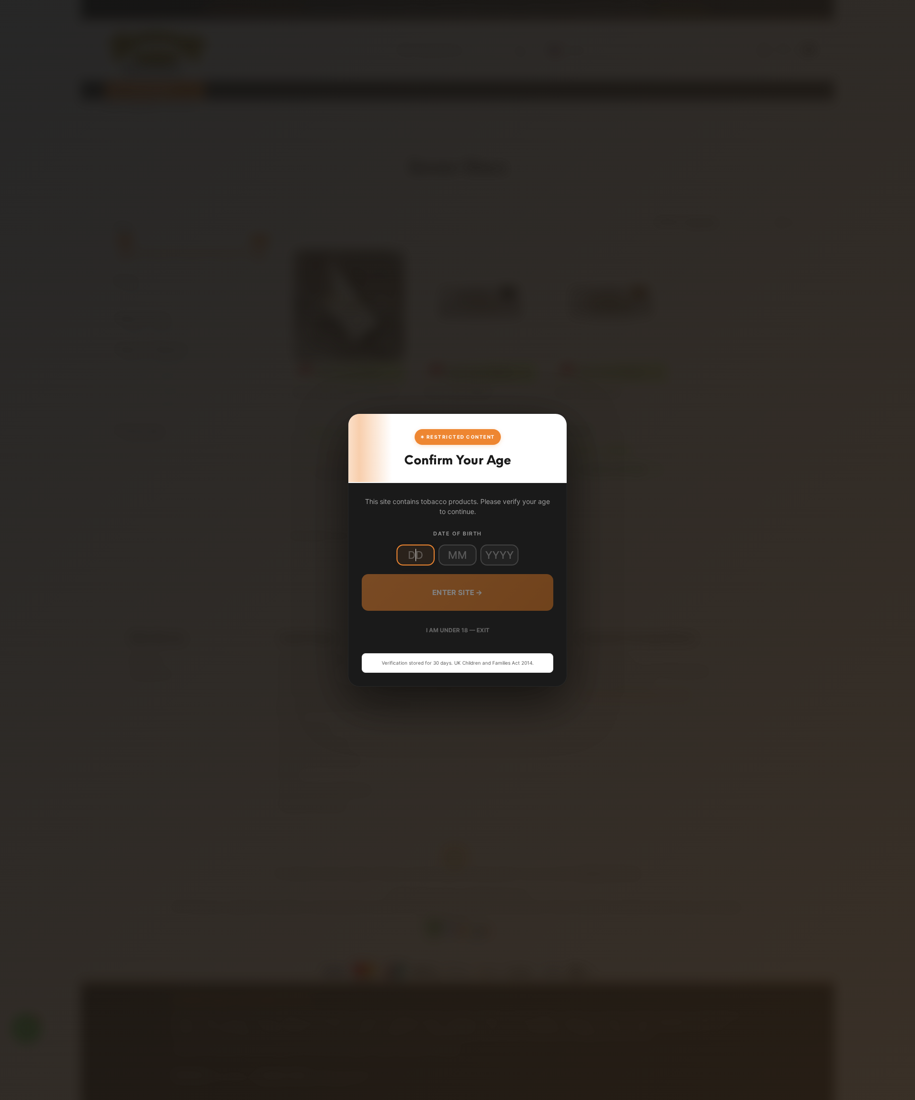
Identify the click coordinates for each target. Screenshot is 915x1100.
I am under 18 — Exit (457, 630)
